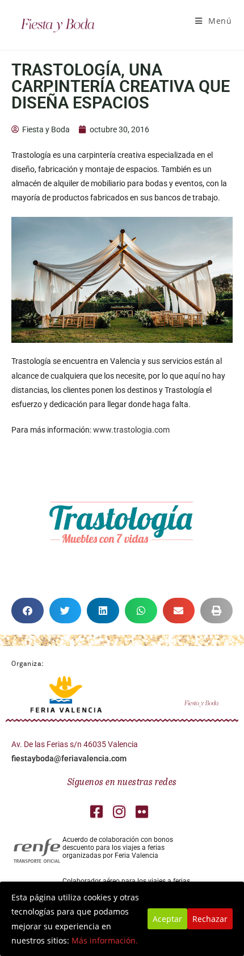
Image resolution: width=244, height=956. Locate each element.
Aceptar (167, 918)
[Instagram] (119, 811)
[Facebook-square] (97, 811)
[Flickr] (142, 811)
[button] (27, 610)
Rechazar (210, 918)
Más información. (104, 940)
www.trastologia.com (131, 429)
